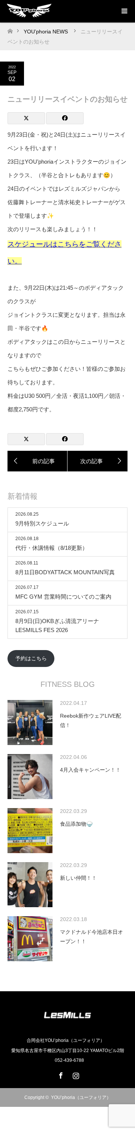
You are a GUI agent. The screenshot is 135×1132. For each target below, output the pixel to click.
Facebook (60, 1074)
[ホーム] (10, 29)
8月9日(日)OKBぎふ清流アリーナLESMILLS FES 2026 (57, 625)
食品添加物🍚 (76, 824)
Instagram (75, 1074)
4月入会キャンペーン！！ (90, 770)
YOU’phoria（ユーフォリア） (81, 1097)
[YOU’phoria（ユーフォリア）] (67, 1024)
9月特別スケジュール (42, 523)
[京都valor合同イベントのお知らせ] (98, 461)
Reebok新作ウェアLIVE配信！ (90, 720)
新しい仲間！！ (78, 878)
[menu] (123, 11)
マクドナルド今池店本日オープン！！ (91, 936)
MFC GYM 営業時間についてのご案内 (63, 596)
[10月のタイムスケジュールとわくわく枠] (38, 461)
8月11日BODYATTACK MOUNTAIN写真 (65, 572)
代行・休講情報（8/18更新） (51, 548)
